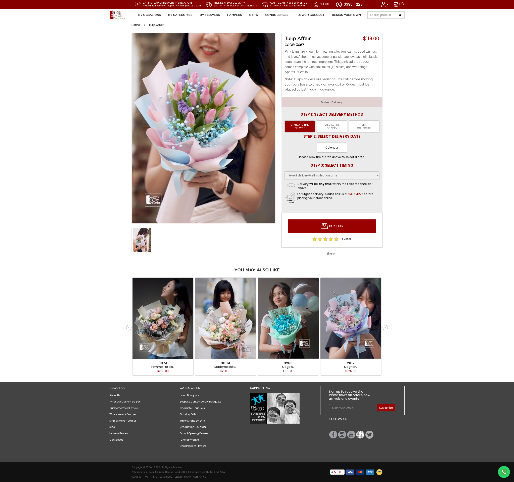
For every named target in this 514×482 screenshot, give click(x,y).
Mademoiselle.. (225, 367)
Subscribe (386, 408)
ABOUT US (136, 476)
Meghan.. (350, 367)
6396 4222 (353, 4)
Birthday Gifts (188, 414)
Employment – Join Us (123, 420)
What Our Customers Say (125, 401)
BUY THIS (335, 226)
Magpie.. (288, 367)
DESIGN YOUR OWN (346, 15)
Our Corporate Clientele (123, 408)
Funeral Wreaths (190, 439)
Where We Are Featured (123, 414)
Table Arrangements (192, 420)
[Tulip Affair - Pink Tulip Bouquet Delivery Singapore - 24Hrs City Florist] (133, 15)
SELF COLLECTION (364, 126)
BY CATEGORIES (180, 15)
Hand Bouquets (189, 395)
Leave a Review (118, 433)
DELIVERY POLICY (183, 476)
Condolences (276, 15)
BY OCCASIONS (149, 15)
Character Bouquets (192, 408)
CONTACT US (199, 476)
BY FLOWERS (210, 15)
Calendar (331, 148)
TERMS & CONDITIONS (161, 476)
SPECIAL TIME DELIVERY (332, 126)
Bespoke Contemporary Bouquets (200, 401)
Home (136, 25)
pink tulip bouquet (355, 61)
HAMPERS (234, 15)
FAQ (146, 476)
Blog (112, 427)
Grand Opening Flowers (194, 433)
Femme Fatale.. (162, 367)
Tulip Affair (156, 25)
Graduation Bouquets (193, 427)
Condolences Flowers (193, 446)
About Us (114, 395)
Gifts (253, 15)
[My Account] (385, 3)
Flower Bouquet (310, 15)
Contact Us (116, 439)
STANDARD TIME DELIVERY (300, 126)
